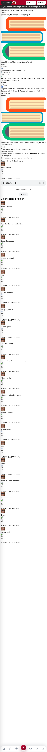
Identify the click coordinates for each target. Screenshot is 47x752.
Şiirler (13, 15)
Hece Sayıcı (27, 149)
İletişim (42, 153)
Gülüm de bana (6, 498)
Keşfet (27, 15)
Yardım (34, 153)
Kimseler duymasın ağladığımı (12, 224)
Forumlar (17, 62)
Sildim (3, 446)
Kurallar (26, 153)
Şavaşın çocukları (7, 309)
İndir (24, 194)
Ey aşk (3, 515)
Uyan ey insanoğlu (7, 344)
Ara (24, 62)
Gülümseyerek (6, 327)
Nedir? (30, 62)
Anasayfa (5, 15)
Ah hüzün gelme (7, 412)
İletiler (9, 62)
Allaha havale (6, 168)
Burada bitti (5, 532)
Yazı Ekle (20, 10)
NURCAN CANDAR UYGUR (10, 178)
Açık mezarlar (6, 429)
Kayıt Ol (5, 10)
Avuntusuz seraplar (8, 258)
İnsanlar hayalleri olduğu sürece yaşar (15, 361)
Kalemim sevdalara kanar (10, 481)
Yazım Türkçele (15, 149)
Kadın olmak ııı (6, 207)
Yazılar (20, 15)
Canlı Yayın (18, 153)
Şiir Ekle (12, 10)
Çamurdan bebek (7, 241)
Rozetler (5, 149)
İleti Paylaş (29, 10)
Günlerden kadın (7, 292)
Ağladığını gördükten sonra (11, 395)
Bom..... (3, 275)
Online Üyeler (7, 153)
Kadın (3, 464)
